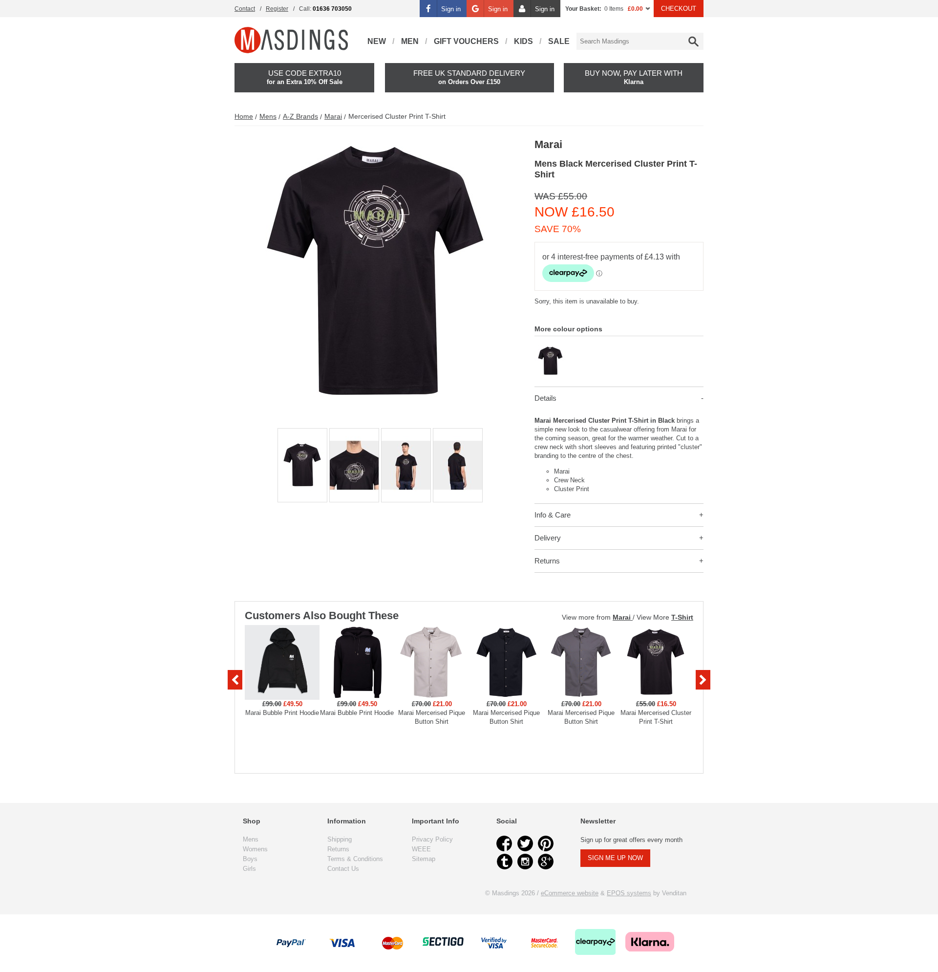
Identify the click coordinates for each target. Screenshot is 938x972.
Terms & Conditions (355, 859)
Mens (268, 116)
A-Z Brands (300, 116)
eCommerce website (569, 893)
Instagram (525, 861)
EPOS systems (629, 893)
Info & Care (552, 515)
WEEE (421, 849)
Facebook (504, 843)
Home (243, 116)
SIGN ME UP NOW (615, 858)
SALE (559, 41)
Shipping (339, 839)
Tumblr (504, 861)
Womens (255, 849)
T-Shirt (682, 617)
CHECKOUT (678, 8)
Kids (523, 41)
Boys (250, 859)
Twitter (525, 843)
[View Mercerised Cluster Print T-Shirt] (550, 349)
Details (545, 398)
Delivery (547, 538)
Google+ (545, 861)
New (376, 41)
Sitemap (423, 859)
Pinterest (545, 843)
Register (277, 8)
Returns (547, 561)
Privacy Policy (432, 839)
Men (410, 41)
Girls (249, 868)
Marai (333, 116)
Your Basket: (583, 8)
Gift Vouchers (466, 41)
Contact (244, 8)
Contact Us (343, 868)
